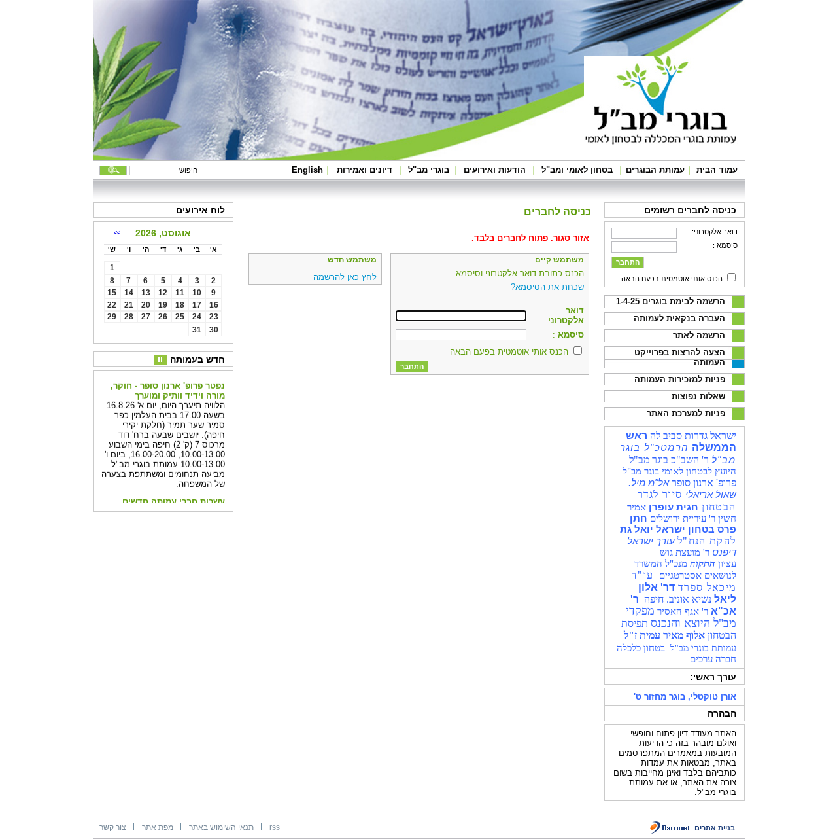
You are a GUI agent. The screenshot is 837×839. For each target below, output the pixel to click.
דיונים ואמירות (364, 170)
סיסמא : (725, 245)
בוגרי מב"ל (428, 170)
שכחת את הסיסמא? (547, 287)
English (307, 170)
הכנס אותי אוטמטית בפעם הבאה (672, 279)
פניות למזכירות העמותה (679, 379)
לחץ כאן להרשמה (345, 277)
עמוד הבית (717, 170)
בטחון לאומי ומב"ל (577, 170)
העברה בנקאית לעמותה (679, 318)
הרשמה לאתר (699, 335)
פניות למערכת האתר (686, 413)
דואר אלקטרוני (566, 315)
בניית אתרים (714, 828)
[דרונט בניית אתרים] (670, 832)
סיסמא (569, 335)
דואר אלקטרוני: (715, 232)
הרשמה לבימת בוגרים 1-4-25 (670, 301)
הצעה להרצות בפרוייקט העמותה (679, 357)
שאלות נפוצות (698, 396)
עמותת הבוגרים (655, 170)
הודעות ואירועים (495, 170)
